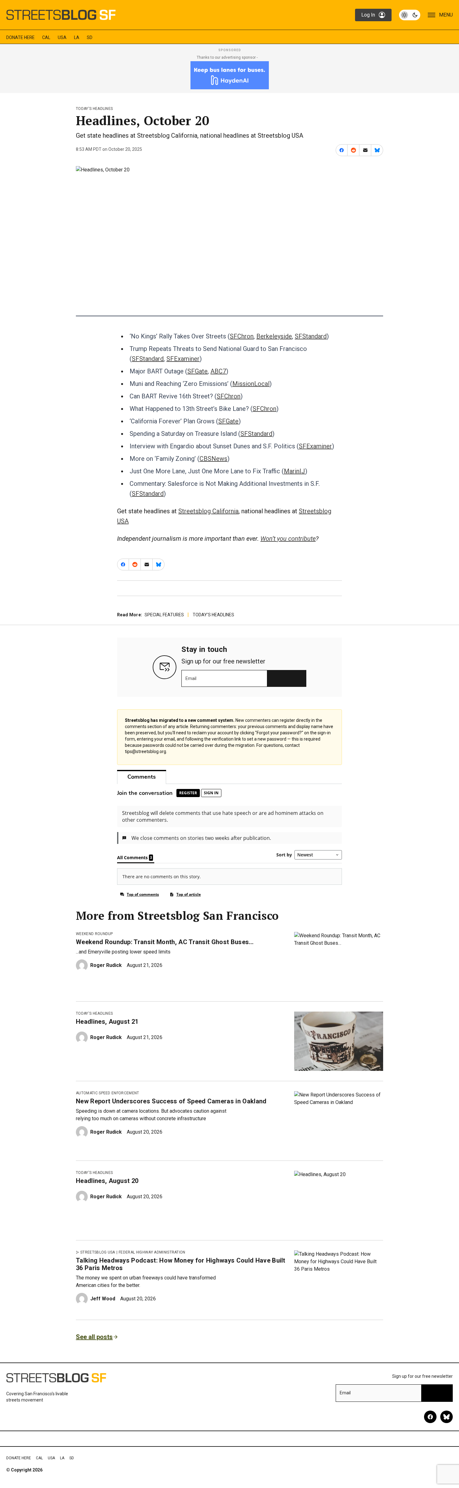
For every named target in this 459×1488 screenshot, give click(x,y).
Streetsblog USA (97, 1252)
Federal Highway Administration (152, 1252)
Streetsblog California (208, 511)
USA (62, 37)
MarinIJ (294, 471)
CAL (46, 37)
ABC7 (218, 371)
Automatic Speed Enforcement (107, 1093)
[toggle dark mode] (409, 15)
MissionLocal (250, 383)
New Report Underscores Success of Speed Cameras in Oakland (171, 1101)
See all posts (94, 1337)
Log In (368, 15)
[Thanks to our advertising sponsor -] (229, 75)
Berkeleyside (274, 336)
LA (76, 37)
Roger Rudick (106, 965)
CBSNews (213, 458)
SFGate (197, 371)
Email (190, 678)
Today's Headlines (94, 108)
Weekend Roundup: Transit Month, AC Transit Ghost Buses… (165, 942)
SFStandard (311, 336)
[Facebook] (430, 1417)
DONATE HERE (20, 37)
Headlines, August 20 (107, 1181)
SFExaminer (183, 358)
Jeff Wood (102, 1299)
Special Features (164, 614)
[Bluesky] (446, 1417)
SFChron (242, 336)
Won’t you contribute (288, 538)
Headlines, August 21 (107, 1021)
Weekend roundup (94, 934)
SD (89, 37)
